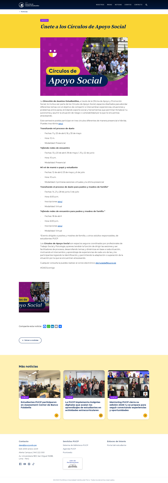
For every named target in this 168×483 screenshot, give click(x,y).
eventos (128, 4)
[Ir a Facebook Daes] (20, 464)
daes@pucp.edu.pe (28, 445)
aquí (60, 123)
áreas (109, 4)
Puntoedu (67, 452)
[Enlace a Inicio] (29, 5)
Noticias (118, 4)
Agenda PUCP (69, 449)
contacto (138, 4)
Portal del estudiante (116, 445)
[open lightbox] (34, 297)
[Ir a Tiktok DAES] (33, 464)
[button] (100, 5)
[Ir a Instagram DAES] (29, 464)
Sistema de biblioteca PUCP (75, 445)
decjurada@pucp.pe (106, 263)
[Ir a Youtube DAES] (24, 464)
